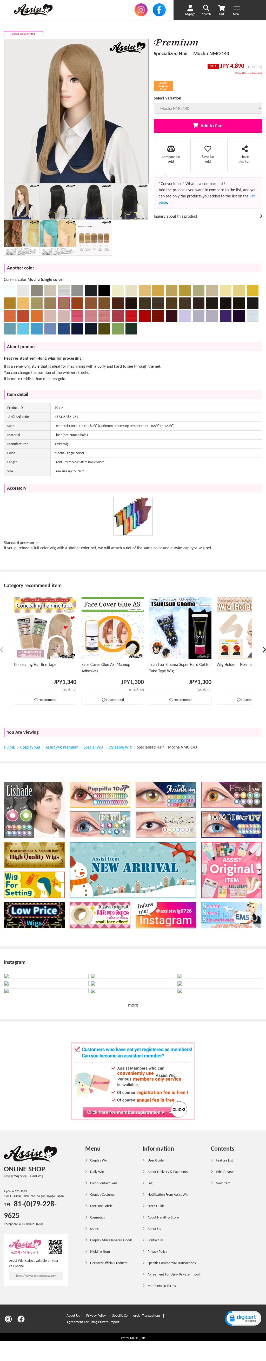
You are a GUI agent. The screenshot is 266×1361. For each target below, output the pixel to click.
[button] (2, 651)
